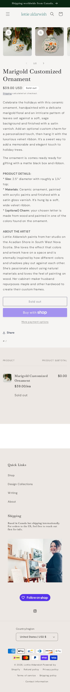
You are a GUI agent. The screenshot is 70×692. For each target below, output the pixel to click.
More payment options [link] (35, 321)
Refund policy (31, 669)
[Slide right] (43, 63)
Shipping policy (48, 675)
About (12, 501)
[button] (8, 14)
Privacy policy (51, 669)
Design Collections (20, 484)
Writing (12, 493)
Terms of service (26, 675)
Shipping (7, 93)
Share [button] (11, 332)
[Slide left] (26, 63)
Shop (11, 475)
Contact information (36, 681)
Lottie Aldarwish (33, 664)
